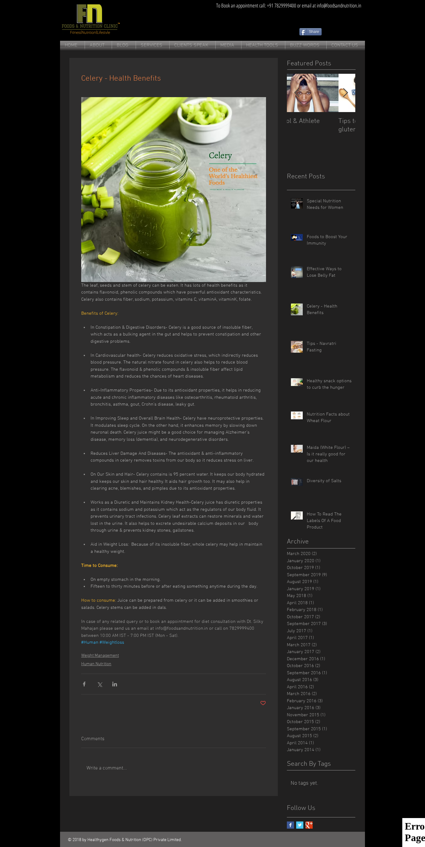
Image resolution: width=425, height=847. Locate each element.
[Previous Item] (297, 93)
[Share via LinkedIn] (115, 684)
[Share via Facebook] (84, 684)
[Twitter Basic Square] (299, 825)
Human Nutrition (96, 664)
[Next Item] (345, 93)
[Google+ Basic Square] (309, 825)
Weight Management (100, 655)
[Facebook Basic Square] (290, 825)
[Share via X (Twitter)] (99, 684)
